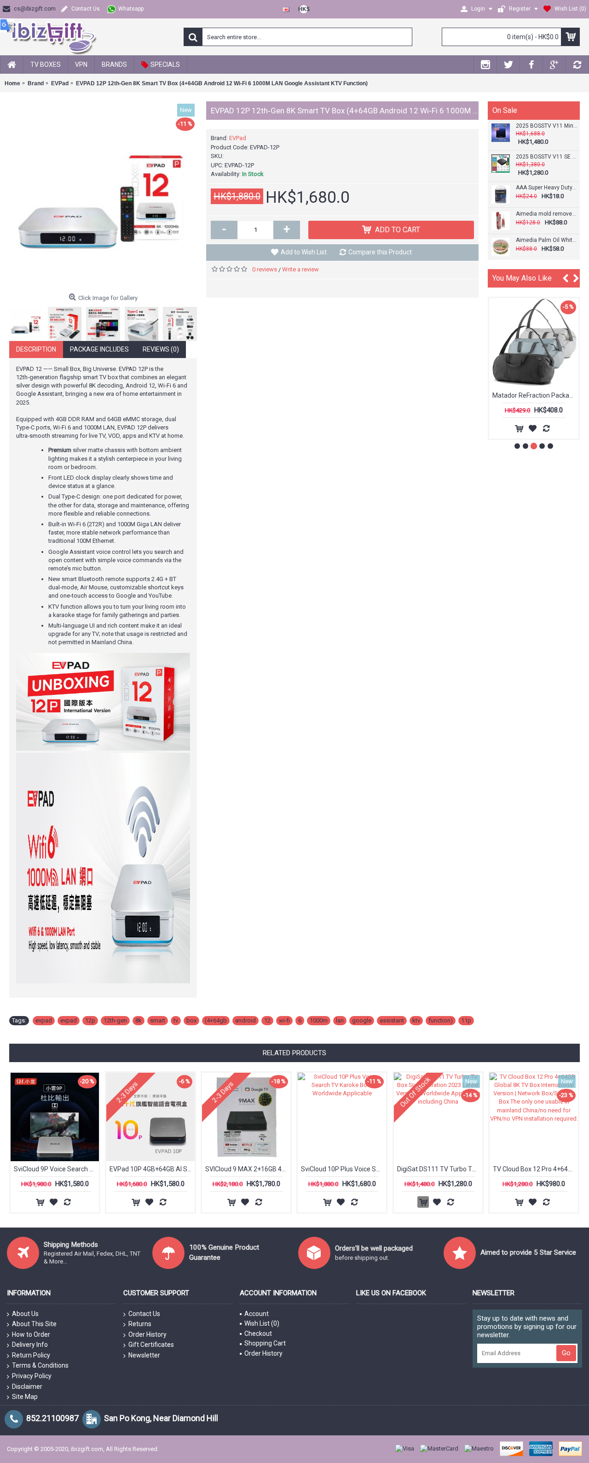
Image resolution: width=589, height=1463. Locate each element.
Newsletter (144, 1355)
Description (36, 349)
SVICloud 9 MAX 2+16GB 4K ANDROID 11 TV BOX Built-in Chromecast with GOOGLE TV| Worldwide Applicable (247, 1169)
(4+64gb (216, 1020)
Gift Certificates (151, 1344)
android (245, 1020)
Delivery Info (30, 1344)
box (191, 1020)
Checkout (258, 1333)
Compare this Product (380, 252)
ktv (416, 1020)
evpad (43, 1020)
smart (157, 1020)
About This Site (34, 1324)
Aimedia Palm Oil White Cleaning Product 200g (546, 240)
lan (340, 1020)
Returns (139, 1324)
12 (267, 1020)
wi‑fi (284, 1020)
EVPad (237, 138)
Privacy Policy (32, 1376)
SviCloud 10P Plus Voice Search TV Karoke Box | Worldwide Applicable (343, 1169)
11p (466, 1020)
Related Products (294, 1053)
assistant (392, 1020)
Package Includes (99, 349)
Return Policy (31, 1355)
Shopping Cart (265, 1343)
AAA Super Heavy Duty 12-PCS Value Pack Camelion (546, 188)
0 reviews (264, 269)
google (361, 1020)
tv (175, 1020)
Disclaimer (27, 1386)
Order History (147, 1334)
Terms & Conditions (40, 1365)
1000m (319, 1020)
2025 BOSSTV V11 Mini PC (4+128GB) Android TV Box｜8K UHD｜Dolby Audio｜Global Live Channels (546, 126)
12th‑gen (115, 1020)
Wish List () (261, 1323)
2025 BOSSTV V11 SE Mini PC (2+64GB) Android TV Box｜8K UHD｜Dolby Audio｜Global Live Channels (546, 157)
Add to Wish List (304, 252)
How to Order (31, 1334)
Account (256, 1313)
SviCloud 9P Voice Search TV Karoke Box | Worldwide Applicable (56, 1169)
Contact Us (144, 1313)
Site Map (25, 1396)
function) (440, 1020)
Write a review (300, 269)
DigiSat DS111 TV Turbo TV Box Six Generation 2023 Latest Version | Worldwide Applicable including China (439, 1169)
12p (90, 1020)
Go (566, 1353)
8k (138, 1020)
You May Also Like (522, 278)
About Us (25, 1313)
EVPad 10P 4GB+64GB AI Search (152, 1169)
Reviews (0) (161, 349)
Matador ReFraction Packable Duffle (535, 395)
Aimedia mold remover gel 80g (546, 214)
